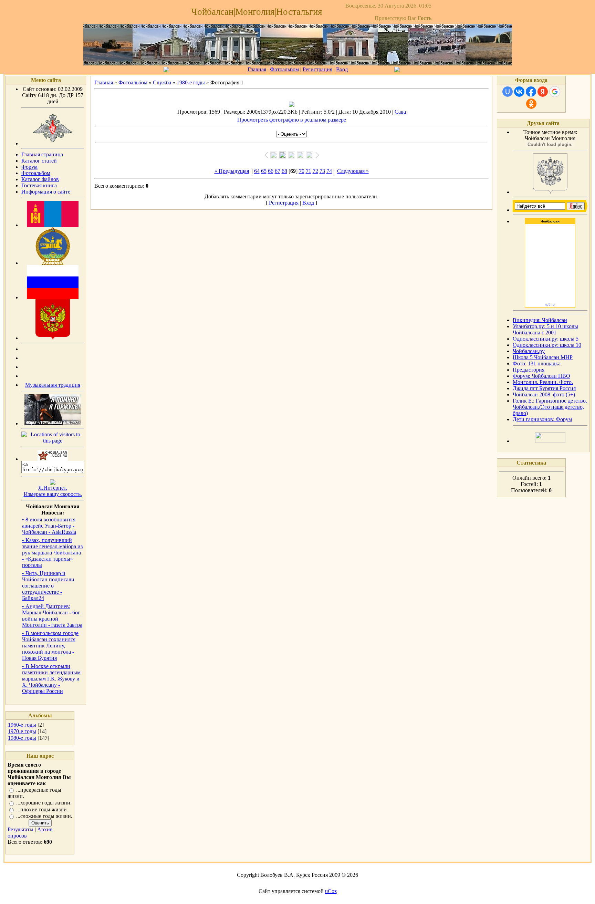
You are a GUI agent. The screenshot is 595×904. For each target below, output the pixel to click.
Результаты (20, 829)
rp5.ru (550, 304)
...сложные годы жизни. (44, 816)
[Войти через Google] (554, 91)
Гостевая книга (39, 185)
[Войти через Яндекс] (542, 91)
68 (284, 171)
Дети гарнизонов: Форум (542, 419)
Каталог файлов (40, 179)
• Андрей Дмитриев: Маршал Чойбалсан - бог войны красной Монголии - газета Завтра (52, 615)
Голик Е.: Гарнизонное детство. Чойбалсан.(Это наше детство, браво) (550, 407)
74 (329, 171)
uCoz (331, 891)
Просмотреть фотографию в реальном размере (291, 120)
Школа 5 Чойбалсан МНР (543, 357)
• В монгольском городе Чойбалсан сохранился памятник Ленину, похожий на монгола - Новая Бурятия (50, 645)
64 (257, 171)
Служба (162, 82)
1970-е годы (22, 731)
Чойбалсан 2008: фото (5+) (544, 394)
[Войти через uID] (507, 91)
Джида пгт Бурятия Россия (544, 388)
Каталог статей (39, 161)
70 (301, 171)
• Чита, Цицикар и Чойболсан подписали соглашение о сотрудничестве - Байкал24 (48, 585)
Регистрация (317, 69)
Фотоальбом (284, 69)
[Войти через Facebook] (531, 91)
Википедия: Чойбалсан (540, 320)
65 (264, 171)
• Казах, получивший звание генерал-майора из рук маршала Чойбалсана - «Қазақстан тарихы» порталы (52, 552)
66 (270, 171)
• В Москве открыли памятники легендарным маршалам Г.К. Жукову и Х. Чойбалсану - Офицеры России (51, 678)
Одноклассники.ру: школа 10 (547, 345)
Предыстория (528, 370)
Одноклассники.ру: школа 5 (545, 339)
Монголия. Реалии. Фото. (543, 382)
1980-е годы (22, 738)
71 (308, 171)
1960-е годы (22, 725)
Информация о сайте (45, 192)
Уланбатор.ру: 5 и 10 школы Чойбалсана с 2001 (545, 329)
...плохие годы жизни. (42, 809)
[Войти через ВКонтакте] (519, 91)
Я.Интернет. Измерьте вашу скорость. (53, 491)
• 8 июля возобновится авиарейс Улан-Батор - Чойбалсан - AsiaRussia (49, 526)
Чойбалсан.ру (529, 351)
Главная (257, 69)
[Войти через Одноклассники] (531, 103)
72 (315, 171)
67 (277, 171)
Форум (29, 167)
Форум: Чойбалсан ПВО (541, 376)
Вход (342, 69)
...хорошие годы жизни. (44, 803)
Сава (400, 112)
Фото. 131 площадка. (537, 363)
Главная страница (42, 154)
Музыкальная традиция (52, 385)
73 (322, 171)
